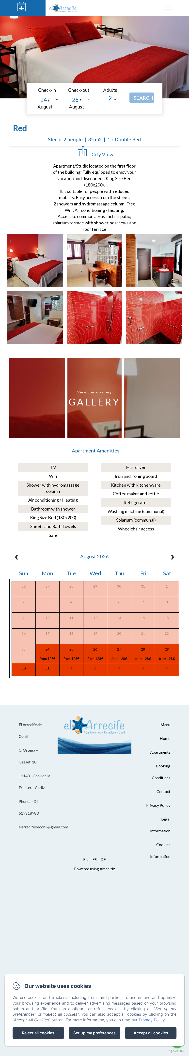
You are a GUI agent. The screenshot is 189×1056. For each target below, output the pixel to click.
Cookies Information (160, 850)
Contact (163, 791)
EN (86, 859)
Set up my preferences (94, 1032)
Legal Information (160, 825)
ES (95, 859)
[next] (172, 558)
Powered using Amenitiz (94, 868)
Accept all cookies (151, 1032)
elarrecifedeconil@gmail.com (43, 826)
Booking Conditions (161, 771)
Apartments (160, 752)
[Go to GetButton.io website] (177, 1051)
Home (165, 738)
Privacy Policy (158, 805)
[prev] (16, 558)
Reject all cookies (38, 1032)
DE (103, 859)
